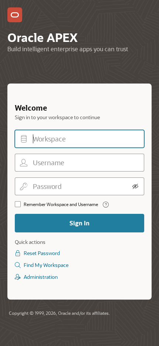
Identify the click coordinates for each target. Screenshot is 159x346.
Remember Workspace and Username (61, 204)
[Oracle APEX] (14, 14)
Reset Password (42, 253)
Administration (41, 276)
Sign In (79, 223)
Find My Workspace (46, 264)
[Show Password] (135, 186)
